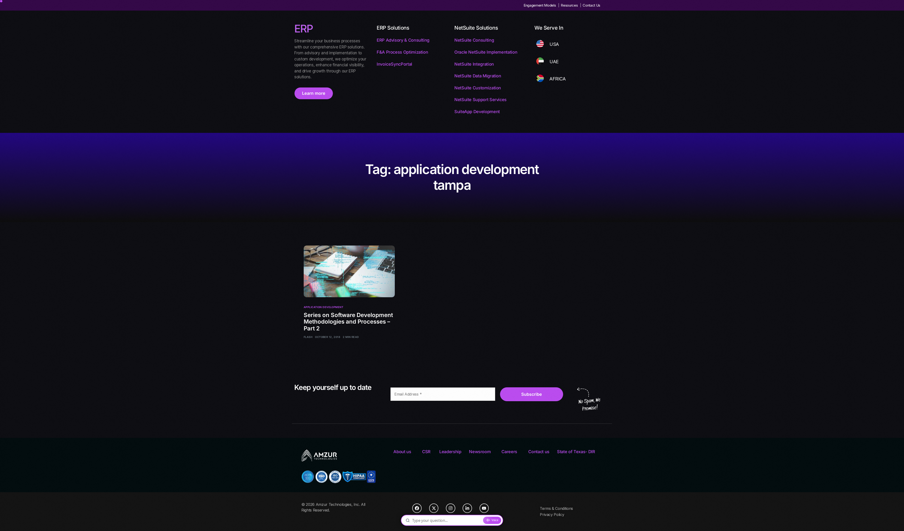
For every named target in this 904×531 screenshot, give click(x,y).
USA (554, 44)
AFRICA (557, 79)
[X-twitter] (434, 508)
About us (402, 451)
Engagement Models (540, 5)
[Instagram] (450, 508)
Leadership (450, 451)
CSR (426, 451)
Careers (509, 451)
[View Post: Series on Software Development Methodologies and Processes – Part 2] (349, 271)
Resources (569, 5)
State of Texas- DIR (576, 451)
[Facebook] (417, 508)
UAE (554, 61)
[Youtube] (484, 508)
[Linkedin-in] (467, 508)
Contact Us (591, 5)
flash (308, 337)
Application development (323, 307)
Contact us (538, 451)
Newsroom (480, 451)
